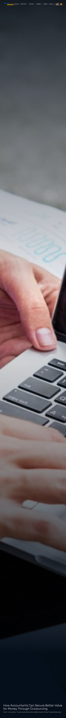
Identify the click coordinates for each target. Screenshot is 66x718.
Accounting (12, 712)
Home (5, 712)
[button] (24, 4)
